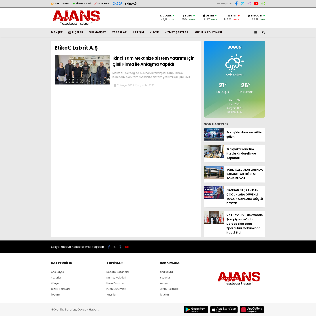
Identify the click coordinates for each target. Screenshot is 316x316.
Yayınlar (111, 294)
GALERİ (61, 3)
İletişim (138, 32)
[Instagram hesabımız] (249, 4)
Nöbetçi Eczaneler (117, 272)
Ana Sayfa (57, 272)
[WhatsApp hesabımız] (263, 4)
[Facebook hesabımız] (236, 4)
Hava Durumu (115, 283)
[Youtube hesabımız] (256, 4)
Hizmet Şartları (177, 32)
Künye (154, 32)
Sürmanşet (97, 32)
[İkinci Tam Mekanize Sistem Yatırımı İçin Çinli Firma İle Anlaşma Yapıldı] (82, 83)
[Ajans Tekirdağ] (76, 26)
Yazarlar (119, 32)
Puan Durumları (116, 289)
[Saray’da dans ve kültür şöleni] (214, 140)
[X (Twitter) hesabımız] (243, 4)
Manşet (57, 32)
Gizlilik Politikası (208, 32)
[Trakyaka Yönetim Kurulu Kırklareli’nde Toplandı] (214, 157)
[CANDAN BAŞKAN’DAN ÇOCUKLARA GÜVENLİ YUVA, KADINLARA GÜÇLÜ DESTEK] (214, 198)
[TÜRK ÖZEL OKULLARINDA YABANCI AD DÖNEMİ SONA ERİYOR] (214, 178)
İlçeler (77, 32)
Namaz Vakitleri (116, 277)
